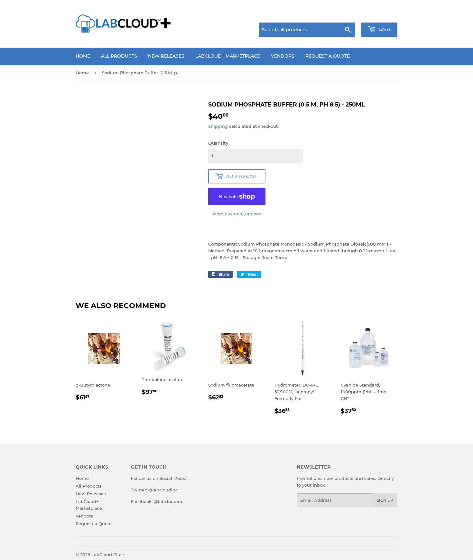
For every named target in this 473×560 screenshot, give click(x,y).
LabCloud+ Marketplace (227, 56)
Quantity (218, 143)
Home (83, 56)
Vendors (282, 56)
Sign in (346, 14)
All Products (119, 56)
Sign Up (385, 500)
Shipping (218, 126)
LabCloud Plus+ (108, 554)
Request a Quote (327, 56)
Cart (384, 29)
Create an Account (379, 14)
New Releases (166, 56)
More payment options (237, 213)
